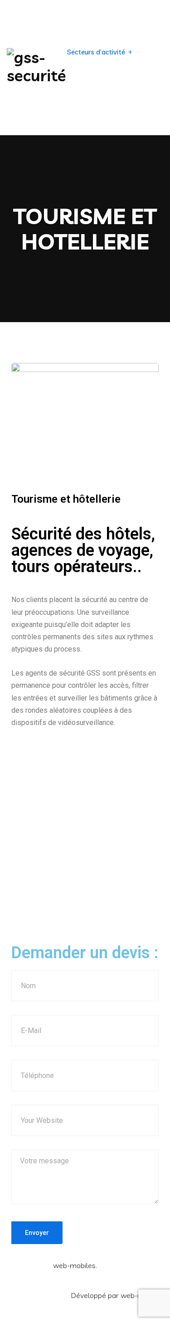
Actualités (83, 83)
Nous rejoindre (119, 115)
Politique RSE (122, 83)
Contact (80, 115)
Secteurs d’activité (96, 52)
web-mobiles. (75, 1265)
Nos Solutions (88, 20)
